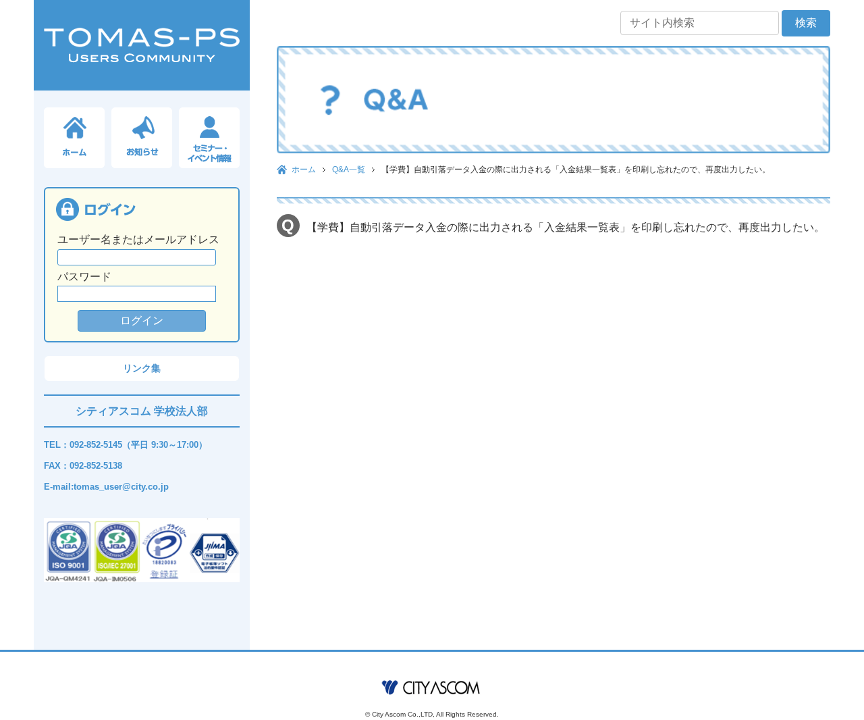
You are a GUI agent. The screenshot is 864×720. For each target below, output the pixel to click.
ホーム (304, 169)
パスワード (84, 276)
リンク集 (142, 368)
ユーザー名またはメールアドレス (138, 239)
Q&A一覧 (348, 169)
